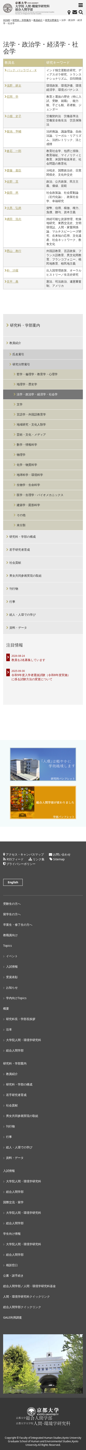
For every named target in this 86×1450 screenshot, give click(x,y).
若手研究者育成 (19, 550)
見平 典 (12, 281)
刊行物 (13, 589)
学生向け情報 (12, 1234)
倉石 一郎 (14, 151)
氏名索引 (18, 354)
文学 (20, 404)
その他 (21, 515)
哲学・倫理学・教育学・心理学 (37, 374)
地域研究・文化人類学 (31, 424)
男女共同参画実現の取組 (25, 576)
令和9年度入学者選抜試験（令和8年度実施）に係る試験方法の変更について (40, 677)
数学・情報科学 (27, 445)
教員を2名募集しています (28, 660)
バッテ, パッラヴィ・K (22, 70)
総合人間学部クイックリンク (22, 1307)
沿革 (9, 1029)
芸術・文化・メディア (31, 434)
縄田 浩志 (14, 219)
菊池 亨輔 (14, 131)
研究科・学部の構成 (22, 537)
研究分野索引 (21, 364)
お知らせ (12, 987)
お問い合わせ (62, 854)
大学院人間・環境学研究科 (23, 1040)
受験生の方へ (12, 904)
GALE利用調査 (12, 1317)
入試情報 (12, 966)
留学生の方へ (12, 914)
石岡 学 (12, 97)
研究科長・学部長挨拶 (20, 1019)
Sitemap (59, 859)
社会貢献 (15, 563)
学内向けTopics (16, 998)
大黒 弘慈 (14, 208)
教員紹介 (15, 343)
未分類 (21, 525)
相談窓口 (12, 1265)
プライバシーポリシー (20, 864)
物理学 (21, 455)
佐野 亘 (12, 181)
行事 (12, 602)
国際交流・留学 (13, 1202)
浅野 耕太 (14, 85)
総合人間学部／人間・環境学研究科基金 (29, 1286)
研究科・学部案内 (25, 325)
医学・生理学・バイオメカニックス (40, 495)
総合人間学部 (15, 1050)
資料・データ (18, 628)
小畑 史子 (14, 116)
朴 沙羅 (12, 270)
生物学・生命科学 (28, 485)
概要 (6, 1008)
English (13, 882)
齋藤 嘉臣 (14, 170)
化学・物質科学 (27, 465)
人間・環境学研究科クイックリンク (26, 1296)
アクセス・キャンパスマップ (25, 854)
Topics (7, 946)
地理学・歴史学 (27, 384)
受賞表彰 (12, 977)
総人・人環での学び (22, 615)
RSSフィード (15, 859)
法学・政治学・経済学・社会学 (37, 394)
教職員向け (10, 935)
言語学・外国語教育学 (31, 414)
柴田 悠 (12, 193)
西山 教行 (14, 251)
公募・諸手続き (13, 1275)
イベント (12, 956)
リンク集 (38, 859)
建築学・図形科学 (28, 505)
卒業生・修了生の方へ (17, 925)
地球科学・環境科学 (30, 475)
